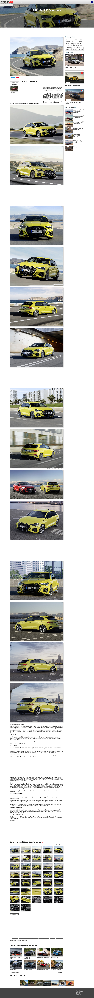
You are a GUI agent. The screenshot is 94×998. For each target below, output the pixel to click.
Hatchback (18, 940)
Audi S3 (41, 938)
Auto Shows (51, 2)
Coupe (76, 39)
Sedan (81, 43)
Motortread (78, 993)
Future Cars (36, 2)
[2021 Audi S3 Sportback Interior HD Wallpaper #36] (15, 907)
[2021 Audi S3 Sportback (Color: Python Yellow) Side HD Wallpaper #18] (37, 874)
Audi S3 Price (24, 940)
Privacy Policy (78, 992)
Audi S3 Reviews (35, 938)
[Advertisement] (47, 32)
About (77, 989)
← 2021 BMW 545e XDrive (14, 972)
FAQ (77, 995)
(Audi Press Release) (12, 820)
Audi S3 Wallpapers (22, 938)
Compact (80, 39)
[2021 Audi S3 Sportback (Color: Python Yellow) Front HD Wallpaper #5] (59, 849)
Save (18, 77)
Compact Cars (29, 938)
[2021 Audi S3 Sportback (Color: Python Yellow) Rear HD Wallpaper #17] (26, 874)
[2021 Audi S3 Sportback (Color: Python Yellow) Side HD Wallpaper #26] (15, 891)
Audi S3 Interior (52, 938)
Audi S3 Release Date (60, 938)
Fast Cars (75, 45)
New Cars (17, 2)
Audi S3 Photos (13, 940)
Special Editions (44, 2)
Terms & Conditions (79, 991)
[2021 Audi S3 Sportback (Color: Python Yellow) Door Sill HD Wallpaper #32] (26, 899)
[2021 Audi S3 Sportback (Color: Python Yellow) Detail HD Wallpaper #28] (37, 891)
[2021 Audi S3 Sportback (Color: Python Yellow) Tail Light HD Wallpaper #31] (15, 899)
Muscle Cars (68, 39)
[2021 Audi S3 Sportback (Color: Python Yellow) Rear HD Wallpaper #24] (48, 882)
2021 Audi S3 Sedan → (59, 972)
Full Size (74, 47)
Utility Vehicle (80, 49)
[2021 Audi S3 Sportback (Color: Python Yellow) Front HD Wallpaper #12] (26, 866)
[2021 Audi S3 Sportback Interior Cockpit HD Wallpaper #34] (48, 899)
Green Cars (76, 43)
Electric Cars (68, 47)
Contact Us (78, 990)
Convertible (80, 45)
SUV (72, 39)
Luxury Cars (74, 41)
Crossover (67, 49)
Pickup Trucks (80, 47)
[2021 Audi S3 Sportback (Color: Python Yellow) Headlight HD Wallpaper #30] (59, 891)
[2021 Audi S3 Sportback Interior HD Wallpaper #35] (59, 899)
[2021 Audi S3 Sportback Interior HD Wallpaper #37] (26, 907)
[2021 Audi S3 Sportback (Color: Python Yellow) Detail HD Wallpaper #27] (26, 891)
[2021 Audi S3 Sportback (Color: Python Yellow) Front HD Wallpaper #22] (26, 882)
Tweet (14, 77)
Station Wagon (68, 45)
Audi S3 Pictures (15, 938)
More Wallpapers (14, 914)
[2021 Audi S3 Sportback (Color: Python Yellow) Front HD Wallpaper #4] (48, 849)
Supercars (80, 41)
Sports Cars (30, 2)
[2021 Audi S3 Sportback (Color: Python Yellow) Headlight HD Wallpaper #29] (48, 891)
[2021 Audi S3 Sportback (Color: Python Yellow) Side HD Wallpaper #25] (59, 882)
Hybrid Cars (67, 41)
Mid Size (67, 43)
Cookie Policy (78, 994)
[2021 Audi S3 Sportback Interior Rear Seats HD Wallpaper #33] (37, 899)
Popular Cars (23, 2)
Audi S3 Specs (46, 938)
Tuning (71, 43)
